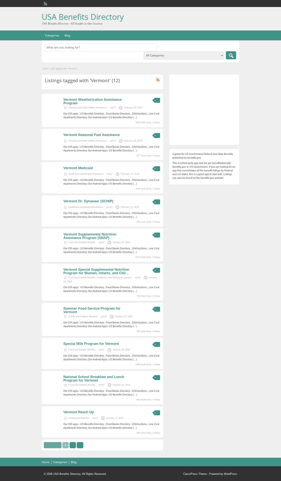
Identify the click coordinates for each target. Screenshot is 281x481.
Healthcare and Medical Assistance (86, 174)
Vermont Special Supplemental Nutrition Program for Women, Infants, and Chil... (96, 271)
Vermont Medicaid (78, 168)
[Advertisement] (204, 111)
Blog (67, 35)
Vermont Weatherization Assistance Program (92, 101)
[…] (135, 117)
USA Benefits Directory (83, 16)
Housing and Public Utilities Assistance (88, 107)
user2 (113, 107)
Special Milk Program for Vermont (91, 344)
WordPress (230, 473)
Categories (52, 35)
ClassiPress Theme (195, 473)
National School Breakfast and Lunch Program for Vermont (93, 378)
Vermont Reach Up (78, 412)
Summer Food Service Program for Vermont (92, 310)
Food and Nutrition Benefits (82, 242)
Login (234, 3)
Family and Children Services (83, 316)
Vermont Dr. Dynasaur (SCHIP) (88, 201)
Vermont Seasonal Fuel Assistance (91, 135)
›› (80, 445)
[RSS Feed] (45, 3)
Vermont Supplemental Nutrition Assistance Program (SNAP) (89, 236)
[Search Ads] (231, 55)
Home (46, 68)
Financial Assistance (79, 418)
